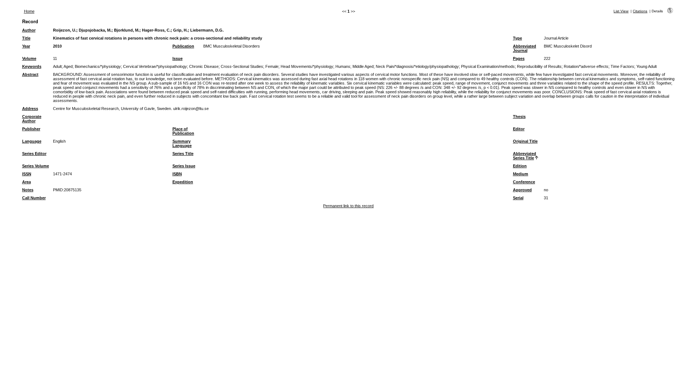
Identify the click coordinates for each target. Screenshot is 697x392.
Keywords (31, 66)
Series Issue (183, 166)
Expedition (182, 182)
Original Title (525, 141)
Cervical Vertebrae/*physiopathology (155, 66)
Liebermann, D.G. (207, 30)
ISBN (177, 174)
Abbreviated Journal (524, 48)
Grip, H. (180, 30)
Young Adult (646, 66)
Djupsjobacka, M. (95, 30)
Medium (520, 174)
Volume (29, 58)
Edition (520, 166)
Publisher (31, 129)
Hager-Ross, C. (156, 30)
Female (271, 66)
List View (621, 11)
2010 (57, 46)
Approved (522, 190)
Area (26, 182)
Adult (57, 66)
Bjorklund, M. (126, 30)
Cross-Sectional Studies (242, 66)
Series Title (182, 153)
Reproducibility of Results (539, 66)
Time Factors (622, 66)
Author (29, 30)
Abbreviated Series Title (524, 155)
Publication (183, 46)
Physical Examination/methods (488, 66)
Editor (519, 129)
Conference (524, 182)
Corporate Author (31, 118)
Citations (640, 11)
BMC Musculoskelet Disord (568, 46)
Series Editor (34, 153)
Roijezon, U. (64, 30)
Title (26, 38)
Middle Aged (363, 66)
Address (30, 108)
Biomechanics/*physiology (98, 66)
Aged (68, 66)
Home (29, 11)
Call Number (34, 198)
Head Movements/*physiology (307, 66)
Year (26, 46)
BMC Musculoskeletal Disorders (231, 46)
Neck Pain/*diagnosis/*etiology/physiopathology (417, 66)
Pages (519, 58)
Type (517, 38)
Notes (27, 190)
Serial (518, 198)
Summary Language (182, 143)
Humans (342, 66)
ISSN (26, 174)
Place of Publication (183, 131)
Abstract (30, 74)
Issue (177, 58)
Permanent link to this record (348, 206)
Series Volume (35, 166)
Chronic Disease (204, 66)
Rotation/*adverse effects (586, 66)
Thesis (519, 116)
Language (31, 141)
